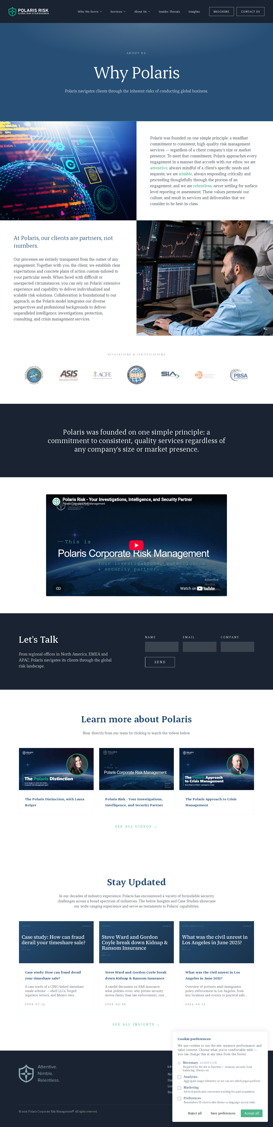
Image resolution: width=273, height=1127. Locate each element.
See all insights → (136, 1024)
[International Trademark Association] (205, 375)
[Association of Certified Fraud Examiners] (102, 375)
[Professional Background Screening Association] (239, 375)
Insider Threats (169, 11)
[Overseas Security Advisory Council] (136, 375)
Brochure (221, 11)
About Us (136, 53)
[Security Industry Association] (170, 375)
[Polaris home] (29, 11)
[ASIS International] (68, 375)
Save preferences (223, 1113)
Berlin (172, 1092)
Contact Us (250, 11)
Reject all (195, 1113)
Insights (194, 11)
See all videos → (136, 826)
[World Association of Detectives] (34, 375)
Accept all (251, 1113)
